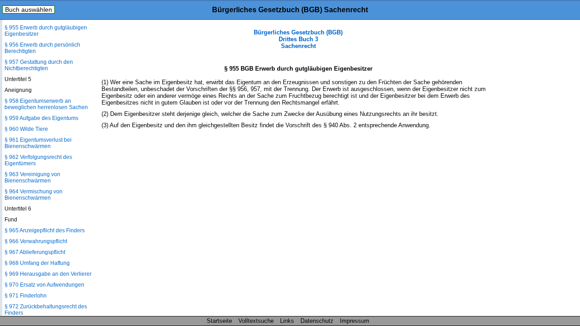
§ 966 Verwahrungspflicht (36, 241)
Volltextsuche (256, 320)
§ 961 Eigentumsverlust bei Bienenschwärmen (38, 143)
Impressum (354, 320)
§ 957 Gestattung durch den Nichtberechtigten (39, 65)
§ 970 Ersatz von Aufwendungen (44, 285)
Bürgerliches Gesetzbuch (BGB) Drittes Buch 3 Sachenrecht (298, 39)
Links (287, 320)
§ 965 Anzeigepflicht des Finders (45, 230)
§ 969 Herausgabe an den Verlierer (48, 274)
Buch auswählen (28, 9)
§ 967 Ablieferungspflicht (35, 252)
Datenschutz (317, 320)
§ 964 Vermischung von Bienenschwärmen (34, 194)
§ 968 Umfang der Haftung (37, 263)
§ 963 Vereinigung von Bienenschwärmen (32, 177)
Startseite (219, 320)
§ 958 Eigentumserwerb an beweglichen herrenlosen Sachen (46, 104)
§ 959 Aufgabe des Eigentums (41, 118)
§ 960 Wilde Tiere (26, 129)
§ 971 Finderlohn (26, 295)
